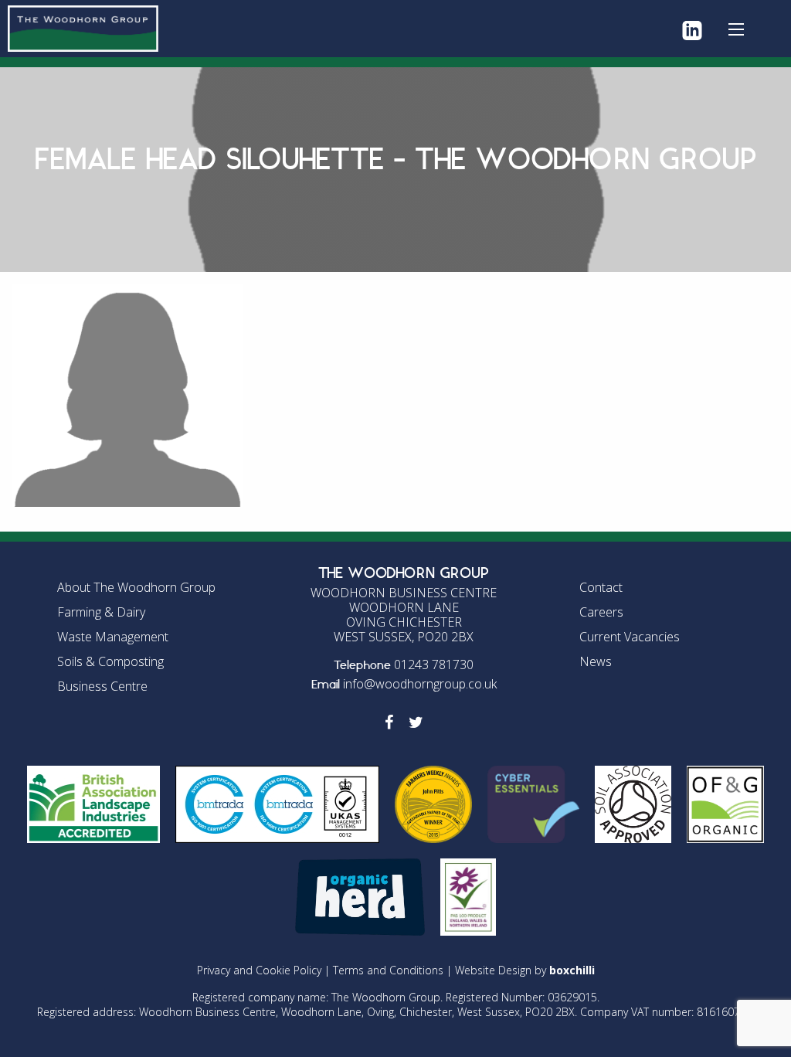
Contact (601, 587)
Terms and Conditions (388, 970)
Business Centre (102, 686)
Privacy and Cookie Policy (259, 970)
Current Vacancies (629, 636)
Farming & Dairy (101, 612)
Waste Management (112, 636)
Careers (601, 612)
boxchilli (572, 970)
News (595, 661)
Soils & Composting (110, 661)
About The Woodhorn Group (136, 587)
